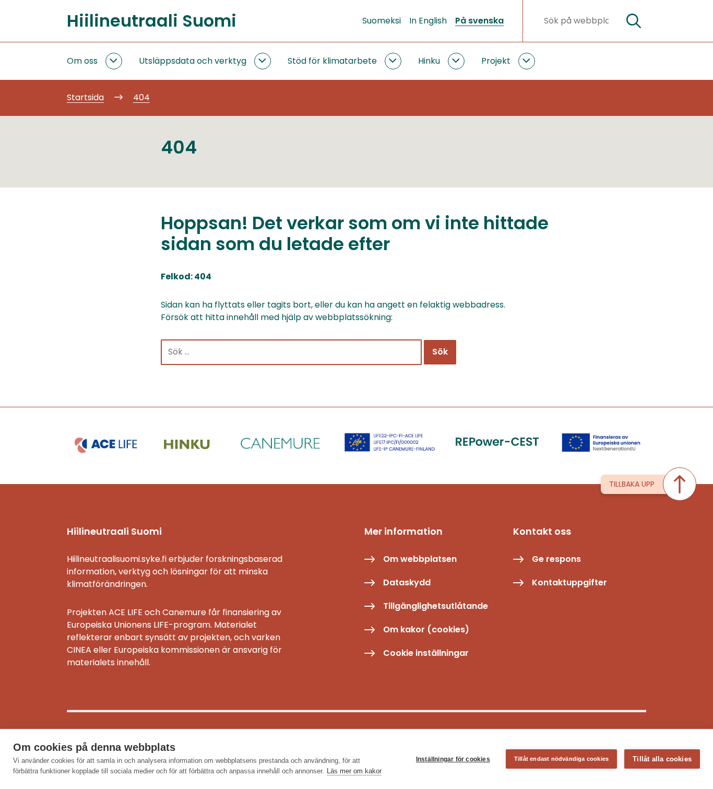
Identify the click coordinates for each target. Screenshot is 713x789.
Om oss (82, 61)
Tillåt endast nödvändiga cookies (561, 759)
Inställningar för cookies (453, 759)
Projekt (495, 61)
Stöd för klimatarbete (332, 61)
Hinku (429, 61)
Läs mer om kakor (354, 771)
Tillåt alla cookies (662, 759)
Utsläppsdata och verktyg (192, 61)
